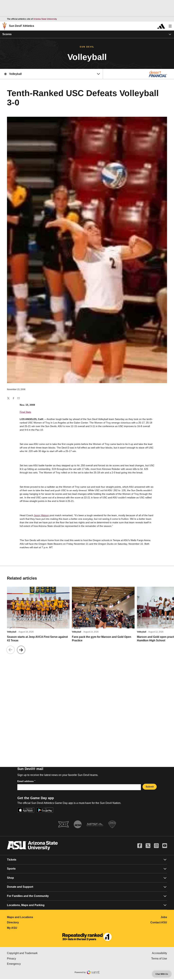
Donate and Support (20, 886)
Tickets (11, 859)
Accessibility (159, 953)
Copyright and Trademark (36, 953)
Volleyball (11, 632)
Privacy (26, 958)
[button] (21, 650)
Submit (150, 786)
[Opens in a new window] (87, 937)
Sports (11, 868)
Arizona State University (45, 19)
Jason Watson (41, 515)
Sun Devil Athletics (21, 25)
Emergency (28, 963)
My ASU (27, 927)
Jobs (164, 917)
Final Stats (25, 412)
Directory (28, 922)
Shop (10, 877)
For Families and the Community (28, 896)
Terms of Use (159, 958)
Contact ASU (158, 922)
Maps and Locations (35, 917)
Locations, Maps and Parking (26, 905)
